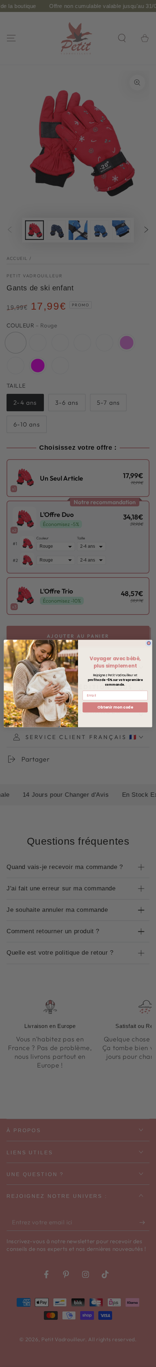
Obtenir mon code (115, 707)
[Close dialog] (149, 643)
